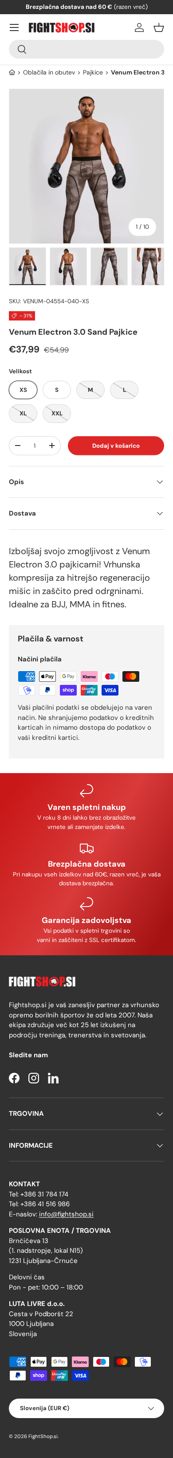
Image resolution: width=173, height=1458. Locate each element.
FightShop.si (43, 1436)
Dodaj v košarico (116, 446)
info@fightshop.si (66, 1214)
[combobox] (86, 49)
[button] (159, 27)
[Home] (12, 72)
